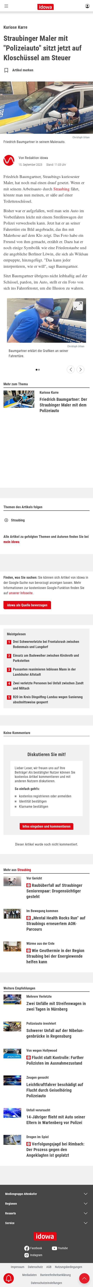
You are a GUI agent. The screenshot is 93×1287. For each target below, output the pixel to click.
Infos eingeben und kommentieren (46, 826)
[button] (36, 370)
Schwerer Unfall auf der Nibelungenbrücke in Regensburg (55, 1033)
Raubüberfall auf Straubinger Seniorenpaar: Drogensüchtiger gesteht (54, 891)
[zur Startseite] (46, 1235)
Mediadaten (29, 1275)
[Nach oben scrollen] (84, 1278)
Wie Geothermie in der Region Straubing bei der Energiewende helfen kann (55, 956)
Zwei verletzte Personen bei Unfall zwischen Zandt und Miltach (48, 685)
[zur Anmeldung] (87, 6)
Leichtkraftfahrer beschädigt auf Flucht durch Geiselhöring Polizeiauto (54, 1090)
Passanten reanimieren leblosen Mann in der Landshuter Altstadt (44, 672)
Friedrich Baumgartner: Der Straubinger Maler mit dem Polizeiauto (63, 405)
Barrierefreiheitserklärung (55, 1275)
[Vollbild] (78, 305)
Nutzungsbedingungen (68, 1267)
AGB (48, 1267)
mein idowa (11, 542)
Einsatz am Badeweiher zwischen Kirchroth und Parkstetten (46, 658)
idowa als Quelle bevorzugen (27, 605)
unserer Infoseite (21, 593)
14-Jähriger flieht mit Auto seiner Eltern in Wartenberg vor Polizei (55, 1119)
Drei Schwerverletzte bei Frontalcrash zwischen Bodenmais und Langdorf (46, 644)
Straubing (61, 188)
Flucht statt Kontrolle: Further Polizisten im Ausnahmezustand (55, 1060)
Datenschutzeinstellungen (46, 1283)
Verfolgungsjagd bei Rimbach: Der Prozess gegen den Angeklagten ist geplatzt (55, 1149)
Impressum (17, 1267)
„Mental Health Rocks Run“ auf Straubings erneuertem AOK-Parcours (55, 923)
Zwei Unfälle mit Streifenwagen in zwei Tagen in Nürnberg (56, 1006)
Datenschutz (35, 1267)
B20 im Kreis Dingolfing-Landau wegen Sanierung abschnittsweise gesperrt (48, 699)
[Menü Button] (6, 6)
